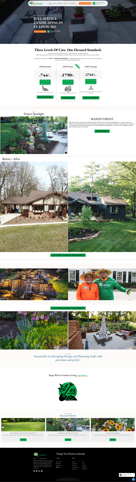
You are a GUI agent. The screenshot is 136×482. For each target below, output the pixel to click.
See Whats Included (45, 80)
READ (102, 285)
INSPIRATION (72, 3)
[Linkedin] (37, 471)
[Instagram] (39, 471)
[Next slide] (133, 427)
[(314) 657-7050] (94, 3)
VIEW (33, 286)
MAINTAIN (59, 3)
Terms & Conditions (71, 478)
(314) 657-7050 (100, 2)
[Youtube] (42, 471)
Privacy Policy (64, 478)
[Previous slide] (3, 427)
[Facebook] (34, 471)
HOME (50, 3)
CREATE (54, 3)
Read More (23, 439)
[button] (33, 330)
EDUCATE (66, 3)
